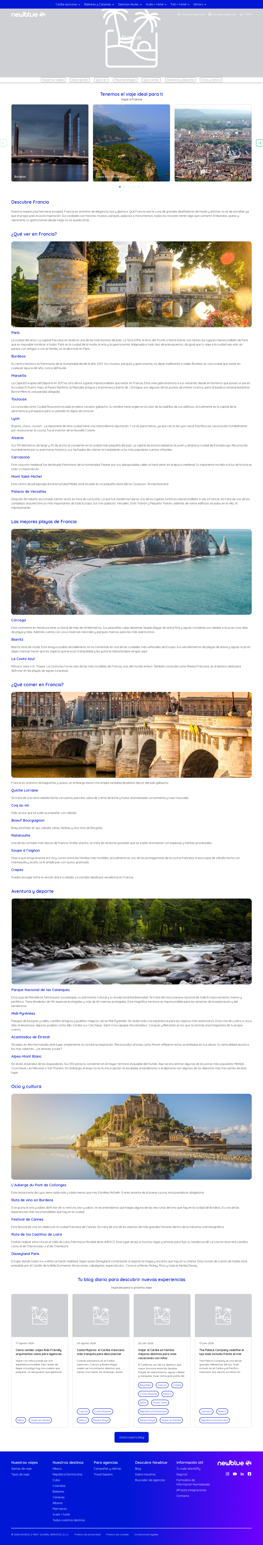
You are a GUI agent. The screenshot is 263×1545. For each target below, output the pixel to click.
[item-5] (143, 187)
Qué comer (151, 80)
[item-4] (138, 187)
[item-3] (134, 187)
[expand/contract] (79, 4)
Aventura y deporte (180, 80)
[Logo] (28, 14)
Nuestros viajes (53, 80)
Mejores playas (125, 80)
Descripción (80, 80)
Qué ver (101, 80)
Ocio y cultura (211, 80)
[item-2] (129, 187)
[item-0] (120, 187)
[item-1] (124, 187)
